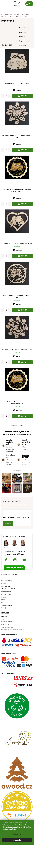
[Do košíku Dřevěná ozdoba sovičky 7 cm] (22, 96)
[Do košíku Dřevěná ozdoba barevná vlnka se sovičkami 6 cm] (22, 416)
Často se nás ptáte (6, 605)
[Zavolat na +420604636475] (15, 3)
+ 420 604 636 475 (15, 554)
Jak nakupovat (5, 586)
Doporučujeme (24, 28)
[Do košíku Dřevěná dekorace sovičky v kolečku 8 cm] (22, 310)
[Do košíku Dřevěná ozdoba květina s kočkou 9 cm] (22, 362)
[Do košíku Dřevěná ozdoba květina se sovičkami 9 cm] (22, 150)
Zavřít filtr (9, 45)
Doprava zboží (5, 624)
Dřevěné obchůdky (6, 581)
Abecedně (22, 45)
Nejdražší (22, 37)
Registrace (4, 619)
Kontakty (3, 583)
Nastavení (17, 834)
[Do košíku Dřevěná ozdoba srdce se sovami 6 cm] (22, 256)
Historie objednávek (6, 621)
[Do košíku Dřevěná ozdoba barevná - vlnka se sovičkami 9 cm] (22, 204)
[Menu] (29, 3)
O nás (3, 578)
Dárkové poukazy (6, 591)
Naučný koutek (5, 608)
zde (14, 829)
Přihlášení (4, 616)
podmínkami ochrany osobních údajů (16, 517)
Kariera (3, 600)
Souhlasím (17, 840)
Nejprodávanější (24, 41)
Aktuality (3, 597)
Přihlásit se (8, 523)
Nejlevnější (22, 32)
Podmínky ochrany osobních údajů (11, 630)
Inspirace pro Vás (6, 594)
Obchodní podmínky (7, 627)
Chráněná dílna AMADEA (8, 589)
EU (2, 602)
